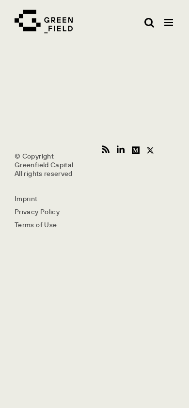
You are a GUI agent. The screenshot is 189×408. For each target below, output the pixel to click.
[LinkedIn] (121, 149)
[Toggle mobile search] (149, 22)
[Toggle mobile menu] (169, 22)
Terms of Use (36, 224)
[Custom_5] (150, 149)
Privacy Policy (37, 211)
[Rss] (106, 149)
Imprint (26, 198)
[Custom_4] (136, 149)
